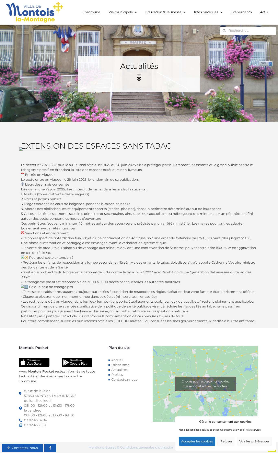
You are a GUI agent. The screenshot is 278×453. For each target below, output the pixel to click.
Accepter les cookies (197, 441)
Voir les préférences (254, 441)
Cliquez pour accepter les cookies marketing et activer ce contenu (205, 384)
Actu (264, 12)
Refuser (226, 441)
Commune (91, 12)
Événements (241, 12)
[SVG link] (34, 362)
